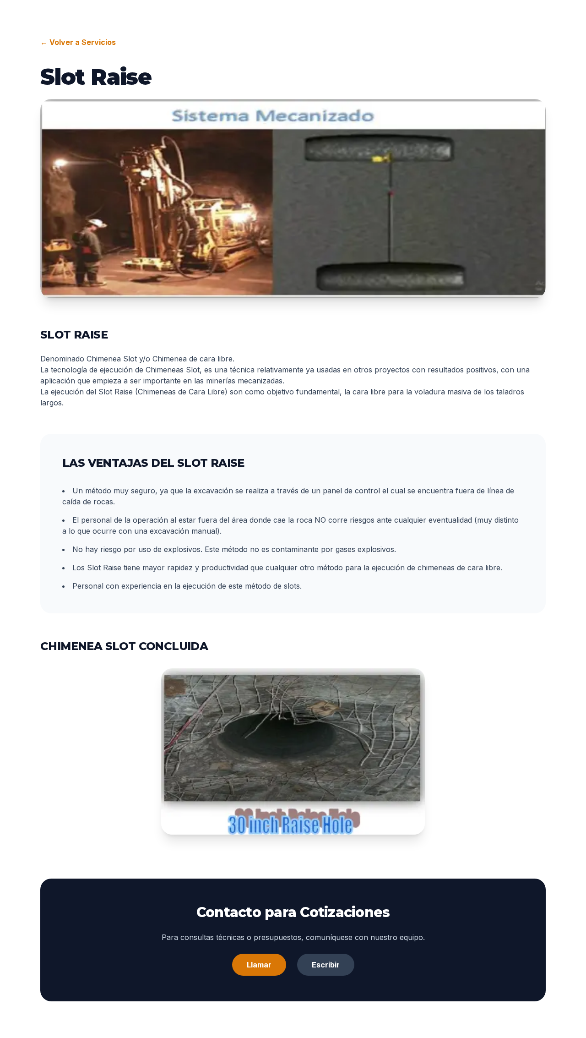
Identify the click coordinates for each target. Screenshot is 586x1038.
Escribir (326, 964)
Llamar (259, 964)
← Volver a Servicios (78, 42)
